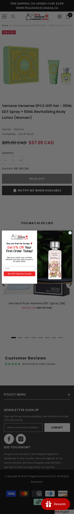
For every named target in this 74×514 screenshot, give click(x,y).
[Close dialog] (70, 232)
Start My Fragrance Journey (19, 274)
